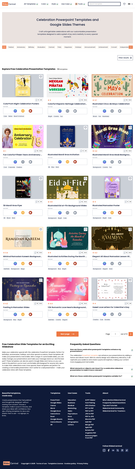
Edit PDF (88, 422)
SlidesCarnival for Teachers (114, 411)
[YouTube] (113, 450)
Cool (5, 167)
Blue (52, 167)
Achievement (103, 47)
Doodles (107, 319)
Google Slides (55, 403)
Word (52, 408)
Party (59, 47)
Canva (53, 405)
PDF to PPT (89, 411)
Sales (70, 411)
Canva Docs (55, 414)
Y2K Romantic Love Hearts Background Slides (70, 307)
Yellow (10, 116)
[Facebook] (108, 450)
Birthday (31, 47)
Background (97, 167)
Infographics (73, 422)
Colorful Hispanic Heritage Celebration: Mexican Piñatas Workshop (80, 103)
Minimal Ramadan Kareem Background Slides (25, 256)
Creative (19, 167)
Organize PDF (90, 433)
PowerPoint (55, 400)
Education (72, 400)
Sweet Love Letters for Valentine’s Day (110, 307)
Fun (61, 116)
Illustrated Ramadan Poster (106, 205)
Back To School (19, 116)
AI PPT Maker (90, 400)
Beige (22, 269)
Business (71, 403)
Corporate (11, 167)
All (51, 425)
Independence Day (126, 47)
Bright (50, 116)
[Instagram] (104, 450)
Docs (70, 416)
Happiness (68, 47)
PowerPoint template (90, 355)
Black (8, 218)
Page (108, 334)
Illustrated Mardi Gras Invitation (63, 154)
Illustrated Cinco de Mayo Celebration (111, 103)
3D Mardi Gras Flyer (12, 205)
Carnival (51, 47)
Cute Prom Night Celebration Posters (21, 103)
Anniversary (21, 47)
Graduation (41, 47)
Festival (11, 47)
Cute (5, 116)
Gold (110, 269)
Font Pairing (90, 403)
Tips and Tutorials (110, 405)
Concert (114, 47)
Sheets (71, 419)
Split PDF (88, 427)
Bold (57, 167)
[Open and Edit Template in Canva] (15, 111)
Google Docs (55, 411)
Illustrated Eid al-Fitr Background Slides (67, 205)
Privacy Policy (82, 463)
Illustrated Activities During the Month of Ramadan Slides (76, 256)
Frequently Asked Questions (114, 403)
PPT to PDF (89, 408)
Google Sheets (56, 419)
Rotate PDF (89, 430)
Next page (65, 334)
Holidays (78, 47)
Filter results (124, 58)
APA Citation (90, 405)
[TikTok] (126, 450)
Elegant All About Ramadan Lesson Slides (112, 256)
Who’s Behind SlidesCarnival (114, 400)
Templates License (55, 463)
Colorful (56, 116)
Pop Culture (72, 414)
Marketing (72, 408)
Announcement (90, 47)
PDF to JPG (89, 416)
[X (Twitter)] (117, 450)
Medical (71, 405)
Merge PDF (89, 425)
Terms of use (41, 463)
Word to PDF (90, 419)
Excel (52, 416)
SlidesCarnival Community (113, 408)
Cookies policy (70, 463)
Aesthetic (7, 269)
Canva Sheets (56, 422)
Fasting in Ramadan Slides (16, 307)
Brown (95, 116)
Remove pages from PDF (91, 437)
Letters (71, 425)
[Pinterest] (122, 450)
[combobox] (104, 4)
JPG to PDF (89, 414)
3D (49, 167)
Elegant (105, 269)
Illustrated (106, 116)
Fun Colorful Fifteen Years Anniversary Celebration (27, 154)
